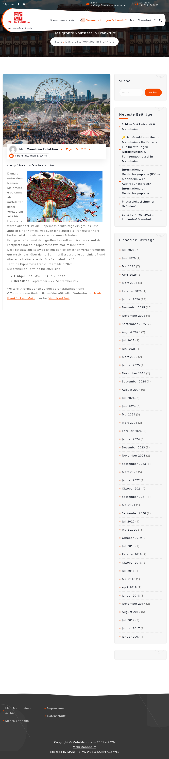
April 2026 (129, 274)
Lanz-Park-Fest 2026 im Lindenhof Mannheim (139, 217)
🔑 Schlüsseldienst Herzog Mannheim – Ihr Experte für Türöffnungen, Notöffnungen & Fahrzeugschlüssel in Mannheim (141, 149)
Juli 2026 (128, 250)
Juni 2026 (129, 258)
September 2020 (134, 513)
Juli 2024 (128, 398)
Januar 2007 (131, 636)
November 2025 (133, 315)
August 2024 (131, 390)
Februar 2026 (132, 291)
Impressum (55, 708)
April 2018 (129, 587)
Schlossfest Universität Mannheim (138, 126)
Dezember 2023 (133, 447)
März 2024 (129, 423)
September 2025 (134, 324)
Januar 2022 (131, 480)
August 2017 (131, 612)
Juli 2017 (128, 620)
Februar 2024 (132, 431)
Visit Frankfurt (59, 298)
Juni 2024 (129, 406)
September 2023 (134, 464)
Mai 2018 (128, 579)
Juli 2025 (128, 340)
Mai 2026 (128, 266)
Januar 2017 (131, 628)
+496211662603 (149, 5)
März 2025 (129, 357)
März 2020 (129, 529)
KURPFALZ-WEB (108, 752)
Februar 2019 (132, 554)
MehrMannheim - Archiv (18, 710)
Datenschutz (56, 716)
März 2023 (129, 472)
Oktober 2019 (132, 538)
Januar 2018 (131, 595)
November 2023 (133, 455)
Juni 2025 (129, 348)
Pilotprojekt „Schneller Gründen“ (138, 204)
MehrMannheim (142, 20)
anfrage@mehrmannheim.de (108, 5)
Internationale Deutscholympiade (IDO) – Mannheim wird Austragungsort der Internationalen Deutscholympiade (141, 181)
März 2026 (129, 283)
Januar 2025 (131, 365)
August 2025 (131, 332)
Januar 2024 (131, 439)
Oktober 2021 (132, 488)
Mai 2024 (128, 414)
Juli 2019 (128, 546)
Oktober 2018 (132, 562)
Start (58, 41)
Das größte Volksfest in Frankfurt (89, 41)
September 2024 (134, 381)
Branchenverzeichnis (65, 20)
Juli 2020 (128, 521)
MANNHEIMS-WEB (80, 752)
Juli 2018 (128, 571)
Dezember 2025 (133, 307)
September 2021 (134, 497)
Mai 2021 (128, 505)
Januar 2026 (131, 299)
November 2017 (133, 603)
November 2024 (133, 373)
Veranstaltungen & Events (105, 20)
